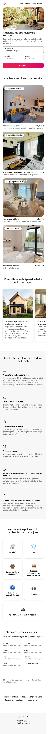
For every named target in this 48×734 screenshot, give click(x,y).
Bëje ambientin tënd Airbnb (31, 3)
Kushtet (28, 723)
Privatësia (19, 723)
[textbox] (12, 58)
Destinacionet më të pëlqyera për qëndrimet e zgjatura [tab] (23, 637)
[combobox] (23, 50)
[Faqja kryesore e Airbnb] (4, 3)
